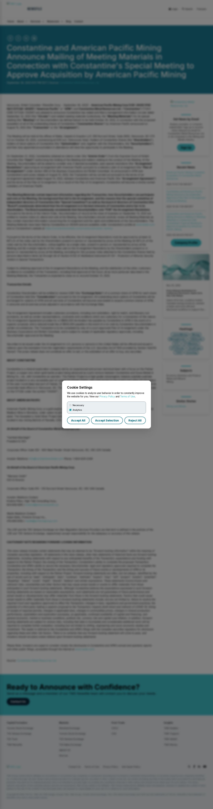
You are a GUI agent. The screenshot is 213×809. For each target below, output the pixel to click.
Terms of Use (127, 396)
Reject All (135, 420)
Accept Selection (107, 420)
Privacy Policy (107, 396)
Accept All (78, 420)
